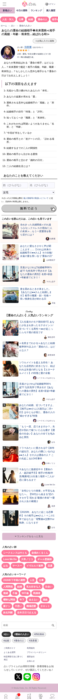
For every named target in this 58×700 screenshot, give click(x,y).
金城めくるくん (40, 552)
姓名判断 (8, 612)
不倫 (14, 593)
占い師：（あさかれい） (30, 47)
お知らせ (31, 661)
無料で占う (29, 208)
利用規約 (31, 648)
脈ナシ (6, 606)
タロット (45, 606)
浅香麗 (52, 239)
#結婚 (6, 640)
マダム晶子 (50, 281)
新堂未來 (51, 355)
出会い (48, 586)
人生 (32, 580)
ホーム (6, 696)
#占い (6, 634)
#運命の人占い (21, 634)
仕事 (21, 19)
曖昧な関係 (9, 599)
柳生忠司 (51, 337)
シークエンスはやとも (46, 378)
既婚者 (36, 593)
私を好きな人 (33, 586)
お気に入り (52, 696)
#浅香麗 (33, 640)
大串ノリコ (50, 463)
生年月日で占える (26, 612)
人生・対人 (8, 19)
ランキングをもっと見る (29, 536)
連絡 (45, 599)
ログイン (51, 4)
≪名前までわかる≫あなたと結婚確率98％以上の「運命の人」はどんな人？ (37, 346)
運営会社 (31, 656)
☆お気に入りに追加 (44, 41)
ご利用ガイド (9, 648)
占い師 (29, 696)
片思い (18, 606)
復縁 (5, 593)
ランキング (36, 10)
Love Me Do (50, 485)
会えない (33, 599)
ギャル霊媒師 (44, 559)
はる (53, 442)
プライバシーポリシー (36, 652)
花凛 (53, 506)
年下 (22, 599)
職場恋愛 (31, 606)
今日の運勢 (21, 10)
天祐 (53, 303)
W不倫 (25, 593)
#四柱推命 (39, 634)
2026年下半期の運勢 (14, 580)
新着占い (7, 10)
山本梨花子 (50, 260)
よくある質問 (9, 652)
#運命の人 (19, 640)
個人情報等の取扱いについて (35, 198)
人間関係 (8, 586)
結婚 (30, 19)
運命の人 (42, 19)
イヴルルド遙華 (34, 565)
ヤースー (17, 565)
